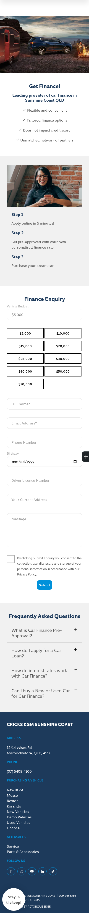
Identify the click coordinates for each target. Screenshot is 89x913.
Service (13, 846)
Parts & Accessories (23, 851)
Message (18, 518)
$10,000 (63, 333)
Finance (13, 827)
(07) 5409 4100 (19, 771)
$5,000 (25, 333)
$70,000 (25, 384)
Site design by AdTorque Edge (29, 906)
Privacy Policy (26, 574)
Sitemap (35, 899)
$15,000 (25, 346)
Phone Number (24, 442)
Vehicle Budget (18, 306)
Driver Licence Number (30, 480)
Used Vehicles (18, 822)
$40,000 (25, 371)
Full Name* (20, 403)
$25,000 (25, 358)
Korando (14, 805)
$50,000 (63, 371)
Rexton (12, 800)
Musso (12, 795)
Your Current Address (29, 499)
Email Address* (24, 422)
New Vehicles (18, 811)
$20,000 (63, 346)
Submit (44, 585)
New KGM (15, 789)
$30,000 (63, 358)
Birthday (13, 453)
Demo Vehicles (19, 816)
